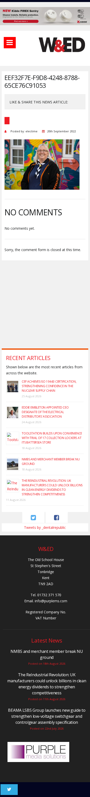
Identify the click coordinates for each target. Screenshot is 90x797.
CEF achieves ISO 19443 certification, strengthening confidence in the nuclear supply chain (49, 386)
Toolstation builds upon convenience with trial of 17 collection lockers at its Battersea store (52, 438)
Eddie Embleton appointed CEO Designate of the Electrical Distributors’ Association (45, 412)
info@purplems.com (51, 601)
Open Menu (10, 42)
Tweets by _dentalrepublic (45, 527)
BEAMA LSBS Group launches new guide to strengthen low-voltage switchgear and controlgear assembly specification (46, 716)
